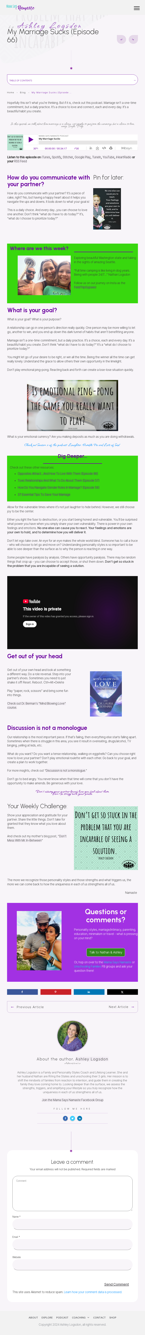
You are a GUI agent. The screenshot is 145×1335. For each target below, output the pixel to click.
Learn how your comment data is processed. (93, 1292)
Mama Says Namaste (117, 962)
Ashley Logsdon (92, 1059)
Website (16, 1257)
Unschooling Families (87, 966)
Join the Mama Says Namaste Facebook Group (72, 1100)
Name (16, 1216)
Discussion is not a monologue (65, 770)
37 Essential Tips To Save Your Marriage (44, 494)
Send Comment (116, 1284)
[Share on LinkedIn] (89, 992)
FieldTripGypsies (85, 287)
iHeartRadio (123, 157)
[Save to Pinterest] (55, 992)
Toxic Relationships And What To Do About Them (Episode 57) (59, 480)
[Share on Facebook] (22, 992)
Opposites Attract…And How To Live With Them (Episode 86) (58, 473)
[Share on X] (122, 992)
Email (16, 1236)
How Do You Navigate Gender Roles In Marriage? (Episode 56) (59, 487)
